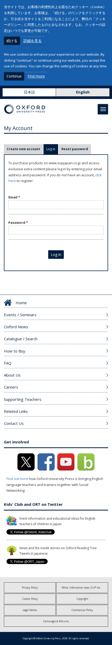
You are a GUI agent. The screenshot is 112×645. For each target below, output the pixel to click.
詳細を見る (32, 40)
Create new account (23, 149)
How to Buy (14, 351)
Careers (11, 387)
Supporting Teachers (22, 399)
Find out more (17, 478)
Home (21, 302)
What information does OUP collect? (83, 587)
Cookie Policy (30, 599)
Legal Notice (30, 610)
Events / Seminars (20, 314)
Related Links (16, 411)
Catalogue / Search (21, 338)
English (83, 92)
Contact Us (14, 423)
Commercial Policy (82, 610)
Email (14, 197)
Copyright (82, 599)
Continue (14, 76)
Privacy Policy (30, 587)
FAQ (7, 363)
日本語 (29, 92)
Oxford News (16, 326)
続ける (12, 40)
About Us (12, 375)
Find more (36, 76)
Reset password (74, 149)
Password (18, 222)
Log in (52, 149)
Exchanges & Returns (56, 621)
